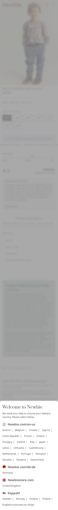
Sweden (6, 498)
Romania (41, 453)
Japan (42, 441)
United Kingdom (11, 485)
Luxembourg (36, 447)
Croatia (33, 430)
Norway (20, 498)
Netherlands (9, 453)
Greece (40, 436)
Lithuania (19, 447)
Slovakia (7, 459)
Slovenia (21, 459)
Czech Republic (10, 436)
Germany (7, 472)
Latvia (5, 447)
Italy (32, 441)
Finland (34, 498)
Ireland (21, 441)
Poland (46, 498)
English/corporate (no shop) (18, 504)
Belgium (19, 430)
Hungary (7, 441)
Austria (6, 430)
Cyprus (46, 430)
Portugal (26, 453)
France (28, 436)
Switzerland (37, 459)
